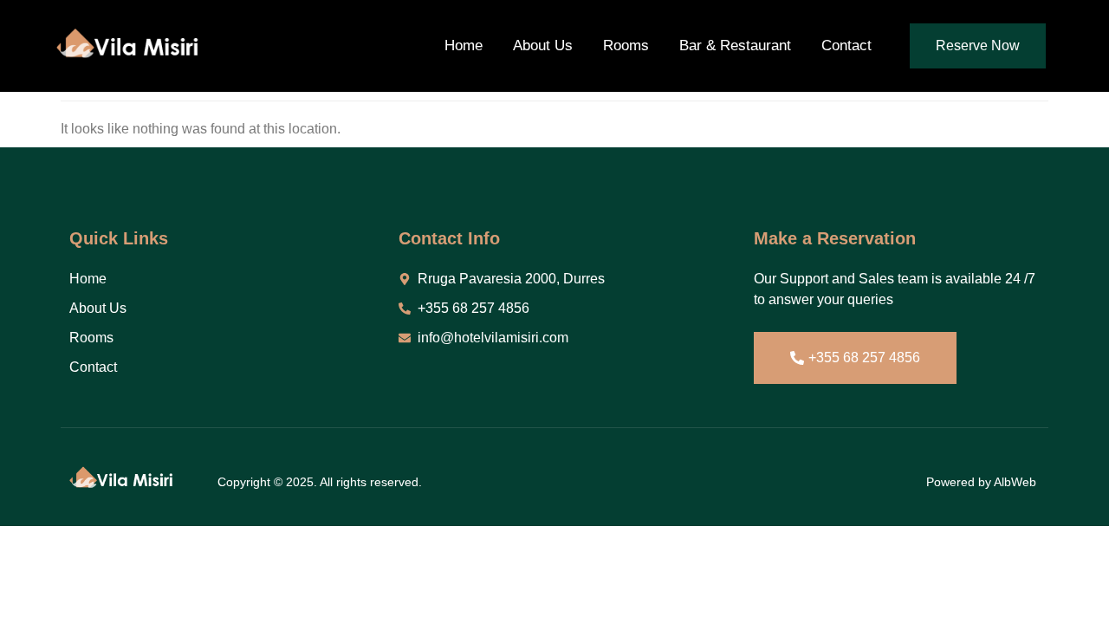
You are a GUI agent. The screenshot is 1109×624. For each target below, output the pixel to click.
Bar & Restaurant (735, 45)
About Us (543, 45)
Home (463, 45)
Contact (846, 45)
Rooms (626, 45)
